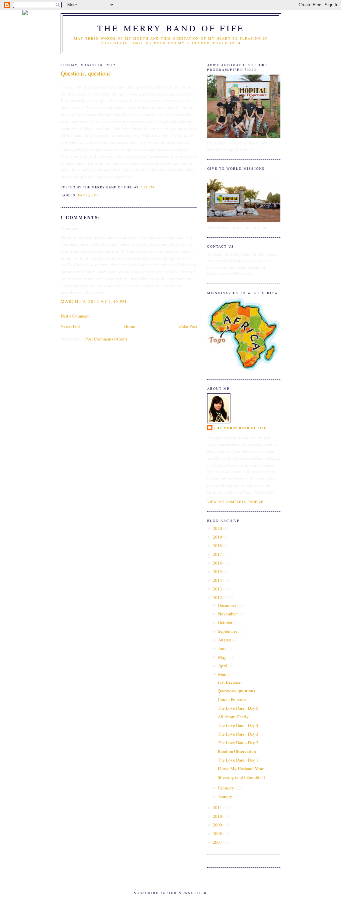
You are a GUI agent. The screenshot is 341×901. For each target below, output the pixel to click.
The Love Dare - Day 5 (238, 708)
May (222, 657)
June (222, 648)
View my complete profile (235, 501)
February (226, 788)
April (222, 666)
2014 (217, 580)
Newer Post (71, 326)
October (225, 622)
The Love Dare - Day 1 (238, 760)
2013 (217, 589)
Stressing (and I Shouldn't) (241, 777)
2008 (217, 833)
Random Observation (237, 751)
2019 (217, 537)
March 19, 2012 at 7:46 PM (94, 301)
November (227, 614)
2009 (217, 825)
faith (83, 195)
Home (129, 326)
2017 (217, 554)
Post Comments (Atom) (106, 339)
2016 (217, 563)
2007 (217, 842)
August (224, 640)
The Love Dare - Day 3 (238, 734)
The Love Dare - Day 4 (238, 725)
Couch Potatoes (232, 699)
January (225, 796)
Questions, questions (86, 73)
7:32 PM (147, 187)
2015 (217, 571)
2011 (217, 807)
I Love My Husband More (241, 769)
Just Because (229, 682)
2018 (217, 546)
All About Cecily (233, 717)
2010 (217, 816)
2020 (217, 528)
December (227, 605)
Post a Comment (75, 316)
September (227, 631)
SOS (95, 195)
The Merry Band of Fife (170, 28)
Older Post (187, 326)
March (224, 674)
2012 (217, 597)
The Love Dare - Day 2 (238, 743)
